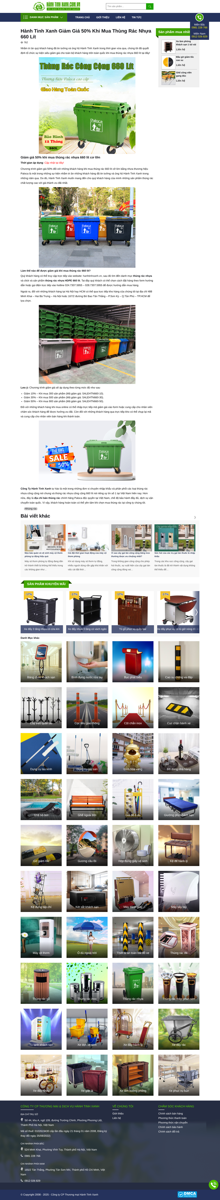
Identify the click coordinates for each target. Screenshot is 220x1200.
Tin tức (137, 17)
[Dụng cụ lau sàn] (87, 753)
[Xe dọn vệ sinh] (87, 1029)
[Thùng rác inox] (87, 983)
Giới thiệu (102, 17)
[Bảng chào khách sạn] (41, 661)
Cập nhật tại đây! (54, 163)
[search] (149, 6)
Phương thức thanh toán (172, 1118)
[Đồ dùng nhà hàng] (178, 753)
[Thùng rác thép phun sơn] (178, 983)
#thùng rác (31, 508)
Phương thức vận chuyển (172, 1122)
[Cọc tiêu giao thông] (87, 707)
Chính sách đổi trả (168, 1131)
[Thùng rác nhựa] (132, 983)
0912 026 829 (199, 36)
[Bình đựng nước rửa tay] (87, 661)
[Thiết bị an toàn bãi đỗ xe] (132, 937)
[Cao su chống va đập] (178, 661)
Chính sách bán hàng (170, 1113)
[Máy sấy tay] (178, 891)
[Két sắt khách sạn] (87, 891)
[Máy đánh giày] (132, 891)
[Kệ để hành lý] (178, 845)
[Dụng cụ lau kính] (41, 753)
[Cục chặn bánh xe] (178, 707)
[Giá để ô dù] (132, 799)
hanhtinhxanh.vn (92, 276)
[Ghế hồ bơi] (41, 799)
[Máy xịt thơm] (41, 937)
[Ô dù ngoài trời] (87, 937)
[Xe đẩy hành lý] (132, 1029)
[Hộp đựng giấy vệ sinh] (132, 845)
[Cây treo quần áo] (41, 707)
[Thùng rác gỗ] (41, 983)
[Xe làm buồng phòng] (132, 1075)
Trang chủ (82, 17)
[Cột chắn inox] (132, 707)
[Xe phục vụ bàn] (178, 1075)
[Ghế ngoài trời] (87, 799)
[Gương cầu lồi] (87, 845)
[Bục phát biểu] (132, 661)
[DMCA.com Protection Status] (188, 1194)
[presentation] (191, 517)
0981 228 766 (199, 27)
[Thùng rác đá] (178, 937)
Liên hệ (120, 17)
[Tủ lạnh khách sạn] (41, 1029)
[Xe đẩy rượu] (41, 1075)
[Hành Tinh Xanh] (56, 9)
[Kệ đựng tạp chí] (41, 891)
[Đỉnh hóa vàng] (132, 753)
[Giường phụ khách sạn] (178, 799)
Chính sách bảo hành (170, 1127)
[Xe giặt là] (87, 1075)
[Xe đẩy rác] (178, 1029)
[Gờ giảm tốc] (41, 845)
